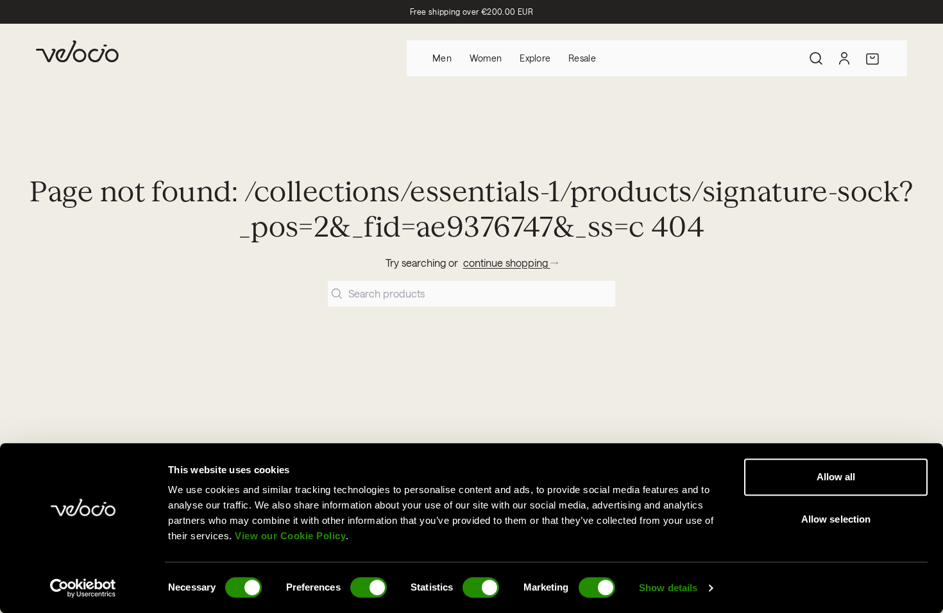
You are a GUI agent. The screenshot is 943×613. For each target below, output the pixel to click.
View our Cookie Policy (290, 535)
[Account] (844, 58)
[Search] (816, 58)
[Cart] (872, 58)
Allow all (836, 476)
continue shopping (506, 262)
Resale (582, 58)
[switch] (368, 587)
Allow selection (836, 519)
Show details (668, 587)
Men (442, 58)
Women (486, 58)
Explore (535, 58)
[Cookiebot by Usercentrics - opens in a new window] (83, 588)
